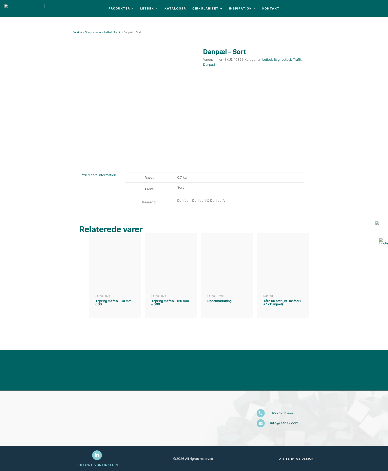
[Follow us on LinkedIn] (97, 455)
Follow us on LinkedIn (97, 465)
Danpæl (209, 65)
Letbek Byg (271, 59)
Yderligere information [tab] (99, 175)
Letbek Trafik (292, 59)
